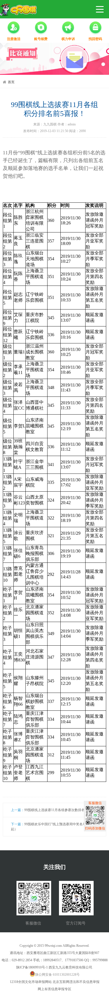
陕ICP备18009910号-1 (32, 967)
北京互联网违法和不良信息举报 (76, 982)
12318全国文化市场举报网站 (31, 982)
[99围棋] (18, 10)
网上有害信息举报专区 (54, 989)
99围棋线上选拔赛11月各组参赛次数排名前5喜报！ (62, 810)
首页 (11, 82)
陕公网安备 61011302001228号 (57, 975)
